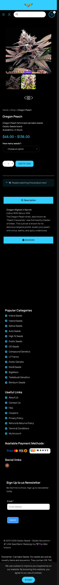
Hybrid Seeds (15, 320)
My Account (15, 433)
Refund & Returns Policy (21, 423)
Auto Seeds (15, 331)
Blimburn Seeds (17, 382)
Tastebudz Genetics (19, 377)
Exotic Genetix (16, 361)
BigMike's (13, 372)
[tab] (28, 200)
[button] (8, 51)
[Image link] (40, 450)
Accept (28, 580)
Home (5, 109)
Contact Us (14, 402)
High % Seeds (16, 336)
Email (10, 501)
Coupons (13, 412)
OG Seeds (14, 346)
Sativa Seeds (15, 325)
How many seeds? (12, 143)
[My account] (9, 14)
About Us (13, 397)
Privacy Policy (16, 418)
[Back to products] (28, 98)
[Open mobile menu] (3, 14)
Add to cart (24, 163)
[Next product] (32, 98)
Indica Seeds (15, 315)
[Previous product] (25, 98)
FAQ (11, 407)
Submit (13, 520)
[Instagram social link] (7, 465)
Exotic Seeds (15, 341)
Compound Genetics (19, 351)
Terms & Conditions (19, 428)
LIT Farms (14, 356)
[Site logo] (28, 4)
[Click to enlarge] (11, 68)
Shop (13, 109)
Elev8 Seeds (15, 367)
